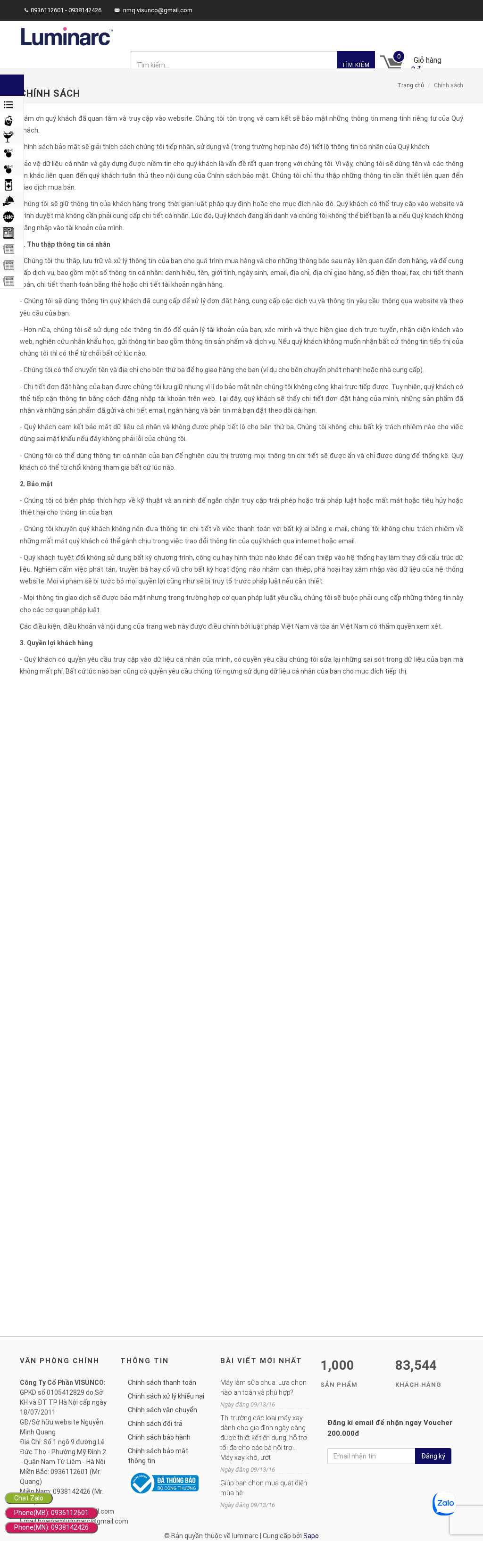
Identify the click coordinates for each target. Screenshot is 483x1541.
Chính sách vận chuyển (162, 1410)
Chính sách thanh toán (162, 1382)
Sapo (311, 1536)
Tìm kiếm (355, 65)
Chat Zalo (28, 1498)
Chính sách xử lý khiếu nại (166, 1396)
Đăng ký (433, 1456)
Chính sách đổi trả (155, 1423)
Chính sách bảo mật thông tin (158, 1456)
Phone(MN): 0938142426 (51, 1527)
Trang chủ (410, 85)
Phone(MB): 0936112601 (51, 1512)
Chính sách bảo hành (159, 1437)
